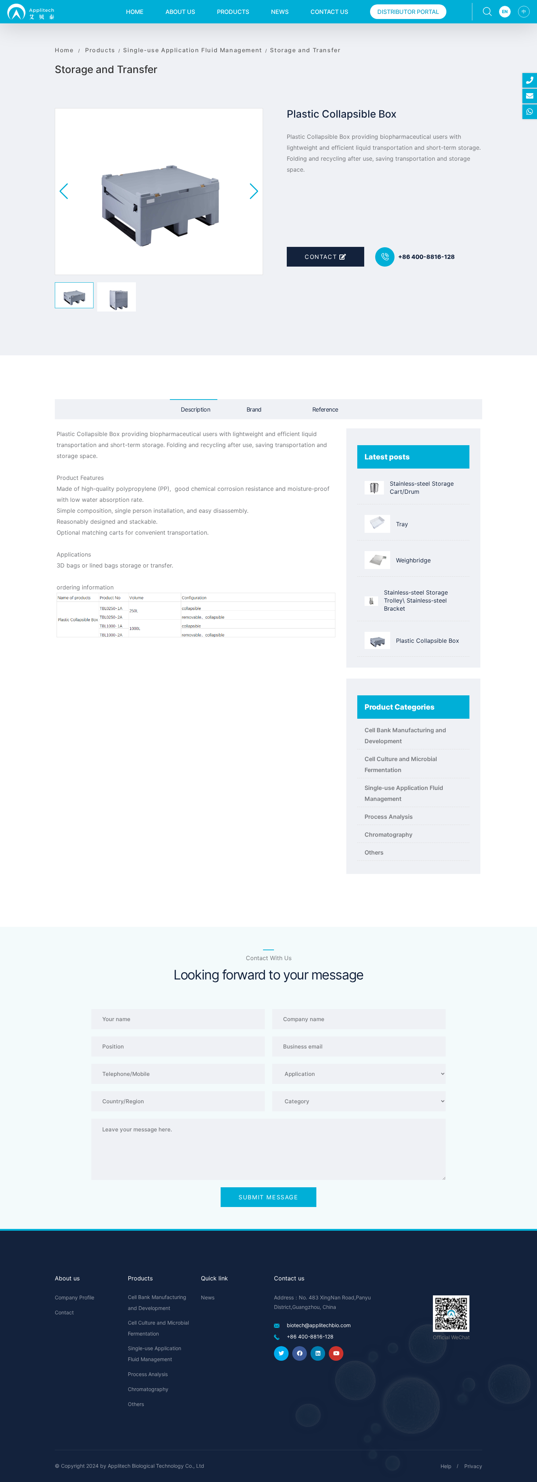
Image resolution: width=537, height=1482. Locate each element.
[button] (254, 191)
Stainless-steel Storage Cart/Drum (422, 487)
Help (446, 1466)
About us (180, 11)
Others (374, 852)
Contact (322, 256)
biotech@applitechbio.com (319, 1325)
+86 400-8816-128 (426, 256)
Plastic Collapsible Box (427, 640)
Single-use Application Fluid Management (192, 50)
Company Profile (74, 1297)
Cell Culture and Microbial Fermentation (401, 764)
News (280, 11)
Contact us (329, 11)
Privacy (473, 1466)
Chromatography (388, 834)
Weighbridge (413, 560)
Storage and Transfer (305, 50)
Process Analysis (389, 816)
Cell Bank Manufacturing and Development (405, 735)
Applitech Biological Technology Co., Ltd (156, 1466)
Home (135, 11)
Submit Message (268, 1197)
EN (505, 11)
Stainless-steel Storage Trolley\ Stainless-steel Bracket (416, 600)
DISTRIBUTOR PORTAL (408, 11)
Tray (402, 524)
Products (233, 11)
